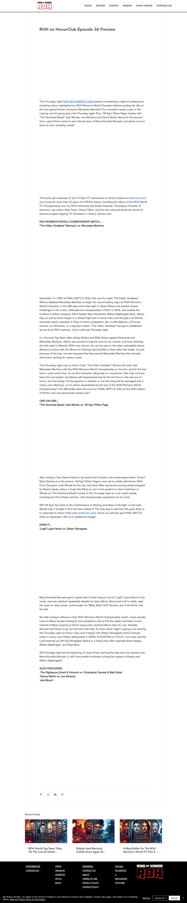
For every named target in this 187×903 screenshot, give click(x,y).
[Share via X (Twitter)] (48, 794)
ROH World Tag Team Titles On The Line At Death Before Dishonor (45, 850)
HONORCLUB (32, 870)
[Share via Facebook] (40, 794)
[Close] (183, 898)
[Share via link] (62, 794)
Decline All (160, 898)
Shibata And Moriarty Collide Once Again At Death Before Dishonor (90, 850)
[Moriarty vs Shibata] (93, 831)
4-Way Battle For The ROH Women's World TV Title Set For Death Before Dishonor (140, 850)
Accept (174, 898)
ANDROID (60, 874)
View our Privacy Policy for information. (28, 899)
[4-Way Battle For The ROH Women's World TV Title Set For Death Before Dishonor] (141, 831)
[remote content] (93, 732)
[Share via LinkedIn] (55, 794)
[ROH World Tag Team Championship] (46, 831)
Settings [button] (146, 898)
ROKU (58, 883)
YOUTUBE (120, 883)
